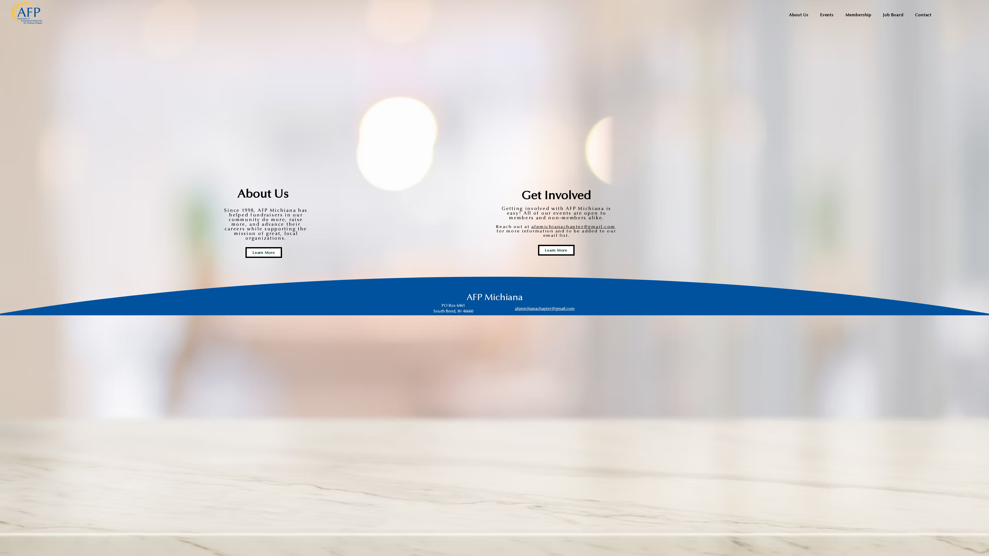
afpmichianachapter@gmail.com (573, 226)
